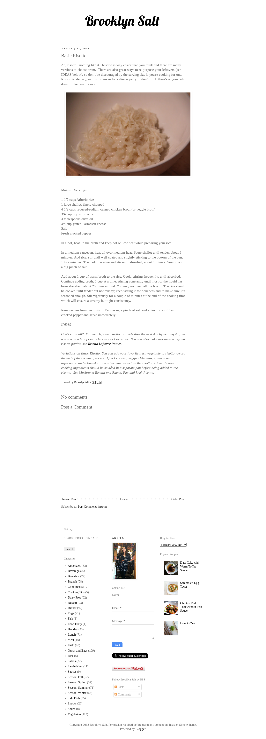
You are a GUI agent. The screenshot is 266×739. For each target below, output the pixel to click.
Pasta (71, 645)
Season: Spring (77, 682)
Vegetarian (74, 714)
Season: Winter (77, 693)
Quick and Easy (77, 650)
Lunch (72, 634)
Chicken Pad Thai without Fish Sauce (191, 606)
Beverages (74, 571)
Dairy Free (74, 597)
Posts (120, 686)
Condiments (75, 586)
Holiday (73, 629)
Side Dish (74, 698)
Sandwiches (75, 666)
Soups (71, 709)
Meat (71, 639)
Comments (124, 694)
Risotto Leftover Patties (104, 344)
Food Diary (75, 624)
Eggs (71, 613)
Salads (72, 661)
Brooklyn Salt (122, 20)
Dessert (72, 602)
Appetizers (74, 565)
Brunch (72, 581)
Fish (70, 618)
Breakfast (73, 576)
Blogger (140, 729)
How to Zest (188, 623)
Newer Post (69, 499)
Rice (70, 655)
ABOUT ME (119, 538)
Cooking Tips (76, 592)
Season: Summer (78, 687)
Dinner (72, 608)
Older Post (177, 499)
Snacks (72, 703)
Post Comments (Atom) (92, 506)
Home (124, 499)
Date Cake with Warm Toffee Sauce (189, 566)
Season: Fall (75, 677)
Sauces (72, 671)
